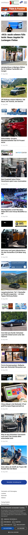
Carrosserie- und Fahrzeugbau (9, 491)
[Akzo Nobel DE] (21, 306)
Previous (2, 25)
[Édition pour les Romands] (21, 2)
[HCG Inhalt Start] (14, 265)
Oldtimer (3, 497)
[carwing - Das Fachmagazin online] (5, 2)
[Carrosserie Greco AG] (21, 223)
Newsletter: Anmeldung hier (14, 482)
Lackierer (3, 493)
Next (25, 25)
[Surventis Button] (7, 377)
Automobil (4, 495)
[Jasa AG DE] (7, 223)
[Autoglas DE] (21, 377)
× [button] (26, 507)
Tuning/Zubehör (5, 502)
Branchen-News (5, 504)
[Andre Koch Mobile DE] (14, 9)
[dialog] (14, 520)
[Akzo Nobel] (14, 14)
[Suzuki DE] (7, 152)
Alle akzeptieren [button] (8, 528)
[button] (14, 532)
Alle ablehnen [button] (20, 528)
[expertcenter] (21, 152)
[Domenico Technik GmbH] (7, 306)
